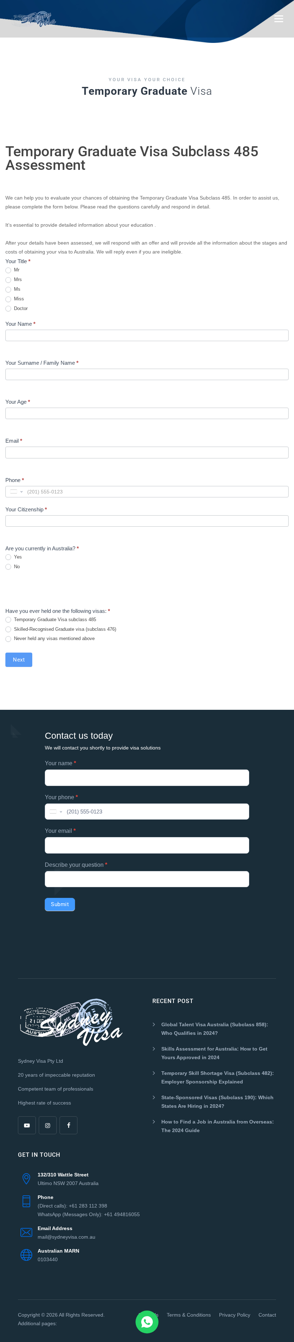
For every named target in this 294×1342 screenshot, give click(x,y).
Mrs (17, 279)
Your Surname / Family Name (42, 363)
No (16, 566)
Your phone (61, 797)
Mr (16, 269)
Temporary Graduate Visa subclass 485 (54, 619)
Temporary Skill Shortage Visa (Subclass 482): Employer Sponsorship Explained (217, 1077)
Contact (267, 1315)
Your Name (20, 324)
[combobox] (16, 491)
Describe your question (76, 865)
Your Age (17, 402)
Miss (18, 298)
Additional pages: (37, 1323)
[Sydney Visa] (34, 19)
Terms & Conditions (189, 1315)
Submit (60, 904)
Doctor (20, 308)
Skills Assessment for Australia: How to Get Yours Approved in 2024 (214, 1053)
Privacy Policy (234, 1315)
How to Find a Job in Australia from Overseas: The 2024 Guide (217, 1126)
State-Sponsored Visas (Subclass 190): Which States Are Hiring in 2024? (217, 1102)
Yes (17, 557)
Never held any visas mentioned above (54, 638)
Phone (14, 480)
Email (13, 441)
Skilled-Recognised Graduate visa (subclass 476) (64, 629)
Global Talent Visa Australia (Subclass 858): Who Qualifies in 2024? (214, 1029)
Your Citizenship (26, 509)
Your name (60, 763)
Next (19, 660)
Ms (16, 289)
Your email (60, 831)
